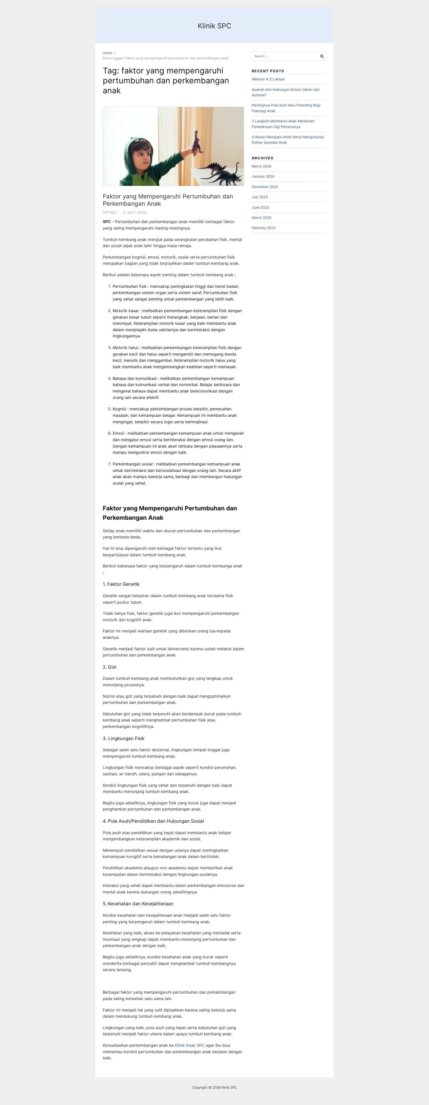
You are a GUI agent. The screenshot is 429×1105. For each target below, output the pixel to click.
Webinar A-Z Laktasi (268, 79)
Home (107, 53)
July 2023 (260, 197)
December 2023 (265, 187)
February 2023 (264, 228)
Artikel (110, 212)
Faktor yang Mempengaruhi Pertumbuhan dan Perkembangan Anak (168, 200)
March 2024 (261, 166)
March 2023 (261, 217)
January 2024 (263, 176)
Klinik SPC (214, 26)
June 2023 (260, 207)
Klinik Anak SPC (190, 1045)
